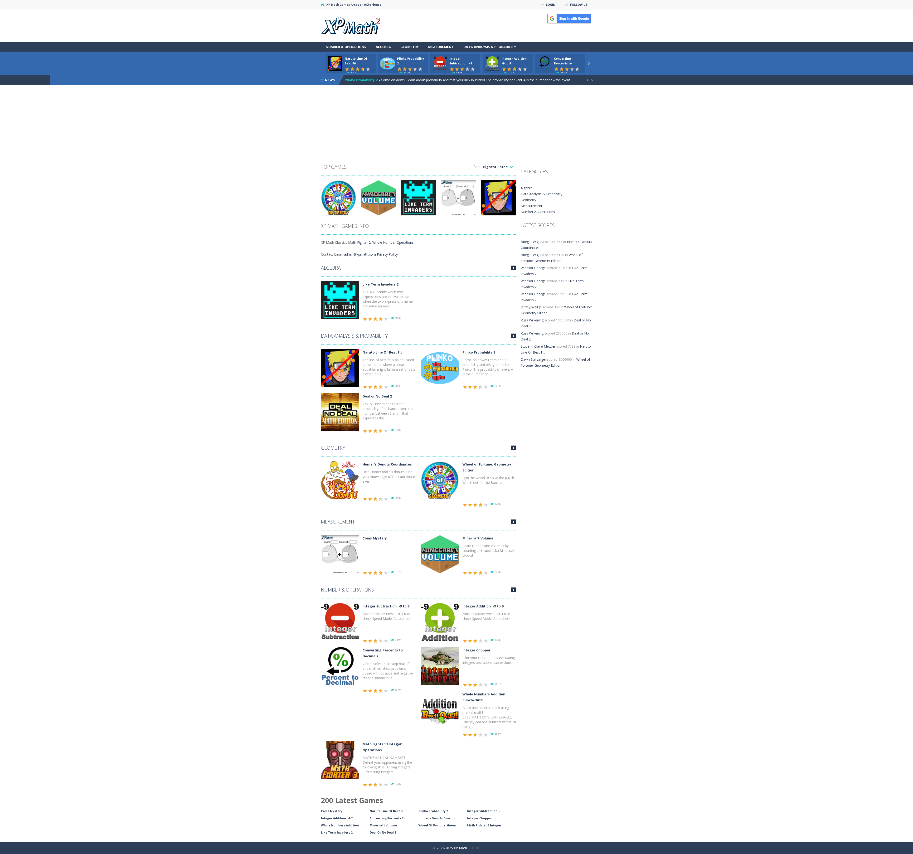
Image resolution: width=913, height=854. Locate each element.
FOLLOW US (578, 5)
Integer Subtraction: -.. (484, 811)
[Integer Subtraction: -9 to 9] (340, 622)
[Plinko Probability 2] (440, 368)
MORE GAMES (513, 268)
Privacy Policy (387, 254)
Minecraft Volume (477, 538)
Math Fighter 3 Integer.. (485, 825)
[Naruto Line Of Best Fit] (340, 368)
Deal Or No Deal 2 (383, 832)
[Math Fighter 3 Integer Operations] (340, 759)
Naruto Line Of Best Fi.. (387, 811)
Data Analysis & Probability (489, 46)
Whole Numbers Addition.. (341, 825)
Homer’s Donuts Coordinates (387, 464)
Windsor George (533, 268)
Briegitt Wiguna (532, 241)
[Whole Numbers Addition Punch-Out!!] (440, 710)
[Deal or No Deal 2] (340, 412)
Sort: (477, 167)
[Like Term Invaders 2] (340, 300)
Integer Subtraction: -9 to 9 (386, 606)
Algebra (383, 46)
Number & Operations (346, 46)
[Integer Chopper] (440, 666)
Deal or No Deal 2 (377, 396)
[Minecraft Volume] (440, 554)
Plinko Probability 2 (361, 80)
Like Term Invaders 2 (380, 284)
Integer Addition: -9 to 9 (483, 606)
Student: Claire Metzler (538, 346)
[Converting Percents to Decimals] (340, 666)
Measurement (441, 46)
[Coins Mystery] (340, 554)
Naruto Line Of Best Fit (382, 352)
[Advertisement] (456, 125)
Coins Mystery (375, 538)
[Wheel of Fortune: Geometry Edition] (440, 480)
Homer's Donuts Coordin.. (437, 818)
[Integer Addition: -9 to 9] (440, 622)
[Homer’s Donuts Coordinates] (340, 480)
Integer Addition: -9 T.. (338, 818)
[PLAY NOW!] (335, 63)
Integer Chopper (476, 650)
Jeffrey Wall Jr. (531, 307)
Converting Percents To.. (389, 818)
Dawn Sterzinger (533, 359)
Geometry (409, 46)
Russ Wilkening (532, 320)
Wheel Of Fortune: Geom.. (438, 825)
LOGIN (550, 5)
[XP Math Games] (350, 25)
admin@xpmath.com (360, 254)
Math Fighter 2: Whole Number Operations (381, 242)
